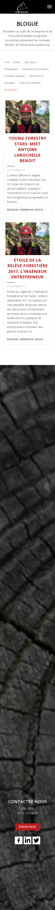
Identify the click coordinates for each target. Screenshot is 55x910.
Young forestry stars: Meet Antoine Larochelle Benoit (27, 149)
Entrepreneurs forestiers (35, 69)
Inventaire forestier (14, 76)
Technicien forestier (30, 82)
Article (16, 62)
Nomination (10, 89)
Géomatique (11, 69)
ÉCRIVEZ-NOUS (27, 826)
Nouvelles (9, 82)
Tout (6, 62)
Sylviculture (30, 62)
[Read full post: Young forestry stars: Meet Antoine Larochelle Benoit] (28, 116)
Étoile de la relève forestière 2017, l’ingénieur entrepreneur (27, 268)
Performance (36, 76)
